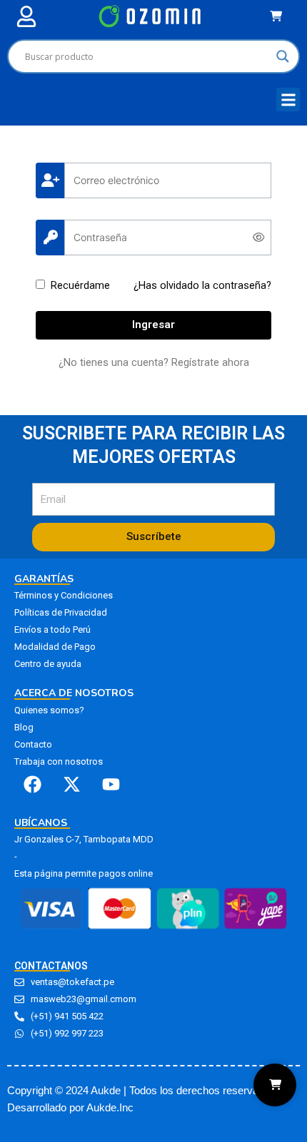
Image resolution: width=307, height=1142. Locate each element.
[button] (27, 16)
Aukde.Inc (110, 1107)
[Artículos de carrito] (279, 16)
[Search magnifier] (283, 56)
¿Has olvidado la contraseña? (202, 285)
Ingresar (153, 324)
